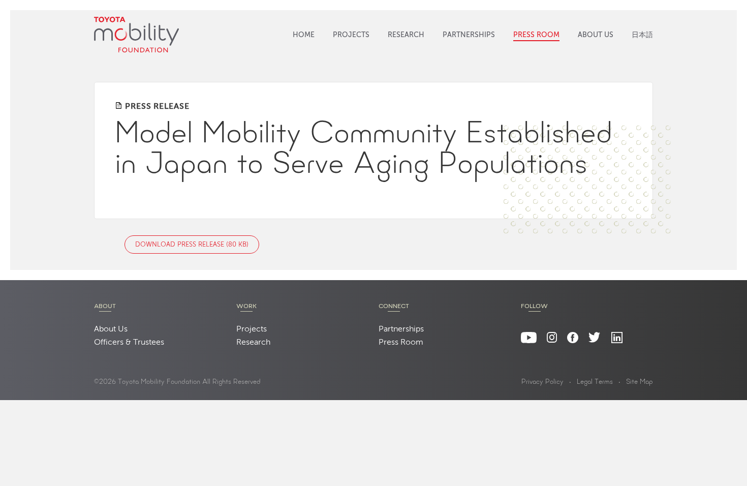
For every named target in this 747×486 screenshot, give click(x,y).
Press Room (536, 35)
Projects (351, 35)
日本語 (642, 35)
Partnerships (469, 35)
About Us (595, 35)
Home (304, 35)
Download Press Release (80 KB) (191, 244)
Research (406, 35)
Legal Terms (595, 382)
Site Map (639, 382)
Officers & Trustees (129, 343)
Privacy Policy (542, 382)
